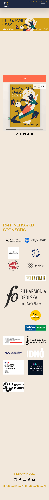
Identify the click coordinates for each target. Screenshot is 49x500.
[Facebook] (21, 134)
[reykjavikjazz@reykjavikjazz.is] (24, 134)
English (43, 1)
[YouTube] (32, 134)
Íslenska (32, 1)
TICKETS (25, 78)
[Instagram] (17, 134)
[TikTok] (28, 134)
